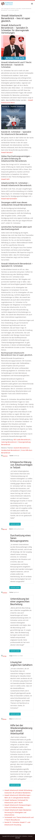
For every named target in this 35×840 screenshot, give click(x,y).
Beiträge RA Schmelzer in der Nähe (12, 8)
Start (2, 8)
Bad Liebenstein (16, 719)
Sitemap (30, 836)
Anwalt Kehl (5, 179)
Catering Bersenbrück (9, 442)
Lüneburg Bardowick (18, 529)
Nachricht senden (15, 524)
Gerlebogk (16, 456)
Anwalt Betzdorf (7, 152)
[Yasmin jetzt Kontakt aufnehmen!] (4, 458)
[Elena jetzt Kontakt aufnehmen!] (4, 721)
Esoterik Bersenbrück (21, 448)
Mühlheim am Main (18, 656)
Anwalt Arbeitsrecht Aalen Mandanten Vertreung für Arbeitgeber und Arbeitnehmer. (17, 812)
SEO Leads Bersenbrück (21, 440)
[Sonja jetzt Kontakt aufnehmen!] (4, 658)
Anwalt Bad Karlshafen (9, 199)
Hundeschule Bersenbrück (10, 450)
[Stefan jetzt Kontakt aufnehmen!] (4, 594)
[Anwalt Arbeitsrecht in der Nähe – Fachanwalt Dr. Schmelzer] (7, 4)
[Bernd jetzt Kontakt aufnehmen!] (4, 531)
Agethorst (16, 592)
